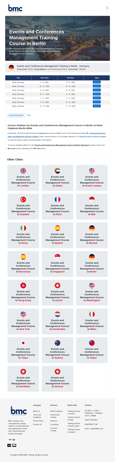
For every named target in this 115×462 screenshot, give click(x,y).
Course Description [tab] (16, 115)
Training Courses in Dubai (73, 418)
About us (36, 411)
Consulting (54, 424)
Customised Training (54, 416)
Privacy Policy (38, 421)
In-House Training (53, 429)
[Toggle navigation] (107, 7)
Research (53, 421)
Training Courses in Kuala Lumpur (73, 424)
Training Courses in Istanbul (73, 430)
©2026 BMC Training (26, 455)
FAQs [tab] (29, 115)
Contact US (37, 424)
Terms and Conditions (37, 416)
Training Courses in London (73, 412)
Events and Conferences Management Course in (23, 181)
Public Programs (56, 411)
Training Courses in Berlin (88, 137)
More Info (97, 82)
